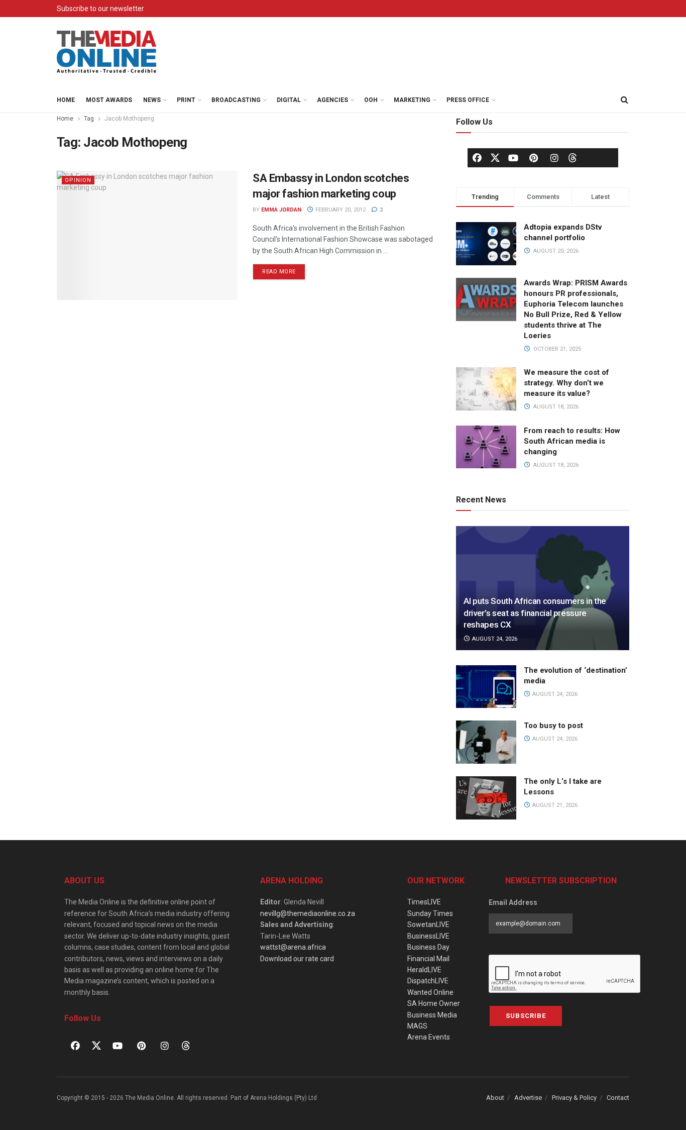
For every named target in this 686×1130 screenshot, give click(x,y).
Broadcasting (236, 100)
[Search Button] (624, 100)
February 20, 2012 (340, 210)
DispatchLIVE (427, 981)
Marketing (412, 100)
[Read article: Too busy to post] (486, 742)
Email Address (513, 902)
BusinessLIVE (428, 936)
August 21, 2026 (554, 805)
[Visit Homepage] (107, 52)
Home (66, 100)
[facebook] (477, 158)
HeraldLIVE (424, 970)
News (152, 100)
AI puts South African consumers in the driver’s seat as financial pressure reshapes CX (535, 613)
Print (186, 100)
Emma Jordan (281, 210)
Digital (289, 100)
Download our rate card (297, 959)
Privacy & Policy (574, 1097)
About (495, 1097)
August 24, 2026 (494, 639)
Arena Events (428, 1037)
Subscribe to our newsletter (100, 9)
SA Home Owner (433, 1003)
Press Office (467, 100)
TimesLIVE (424, 902)
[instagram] (554, 158)
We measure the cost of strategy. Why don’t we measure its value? (566, 383)
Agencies (332, 100)
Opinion (78, 180)
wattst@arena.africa (293, 947)
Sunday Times (430, 913)
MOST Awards (109, 100)
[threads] (572, 157)
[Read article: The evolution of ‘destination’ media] (486, 686)
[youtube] (513, 158)
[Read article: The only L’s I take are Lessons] (486, 797)
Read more (283, 269)
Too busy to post (553, 725)
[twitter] (495, 157)
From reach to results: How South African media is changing (572, 441)
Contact (618, 1097)
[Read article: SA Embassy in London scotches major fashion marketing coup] (147, 235)
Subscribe (526, 1015)
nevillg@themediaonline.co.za (307, 913)
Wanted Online (430, 992)
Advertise (528, 1097)
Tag (89, 118)
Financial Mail (428, 959)
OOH (371, 100)
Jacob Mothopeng (129, 118)
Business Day (428, 947)
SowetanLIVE (428, 924)
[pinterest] (534, 158)
